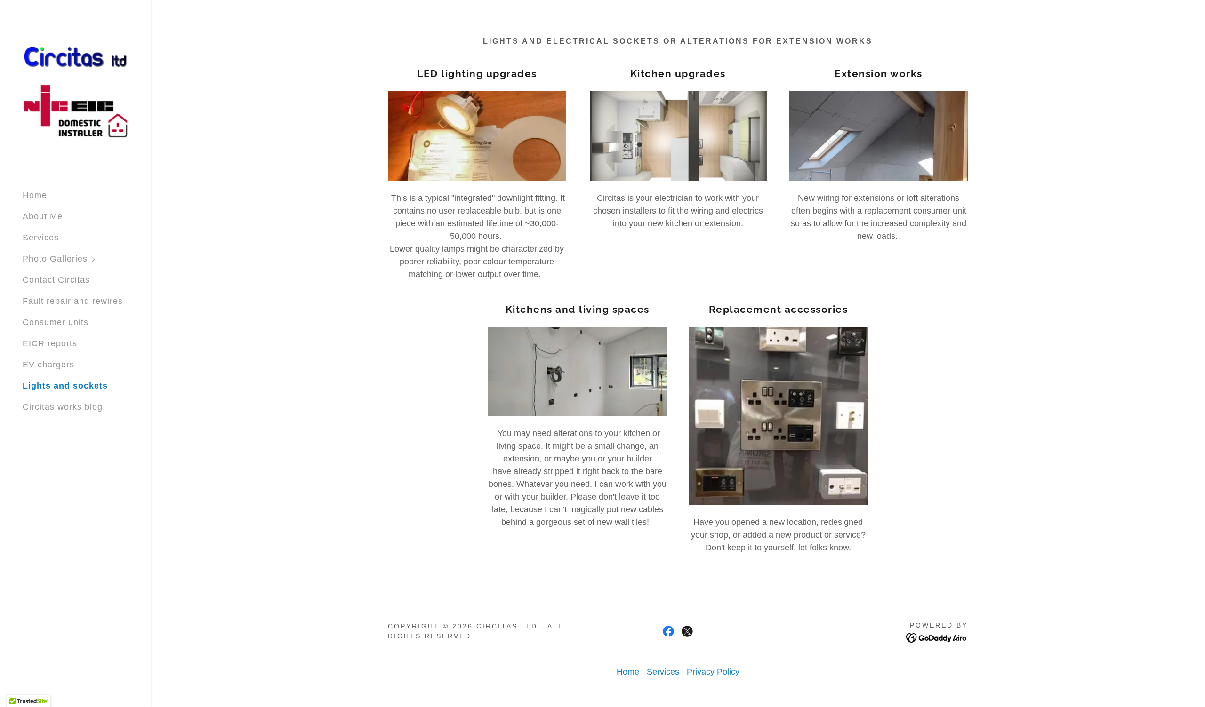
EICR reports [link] (50, 343)
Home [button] (628, 671)
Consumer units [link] (55, 322)
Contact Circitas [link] (56, 280)
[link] (75, 90)
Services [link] (41, 237)
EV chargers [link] (48, 364)
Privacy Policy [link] (713, 671)
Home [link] (35, 195)
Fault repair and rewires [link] (73, 301)
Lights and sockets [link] (65, 385)
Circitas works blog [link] (63, 407)
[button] (87, 259)
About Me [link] (43, 216)
